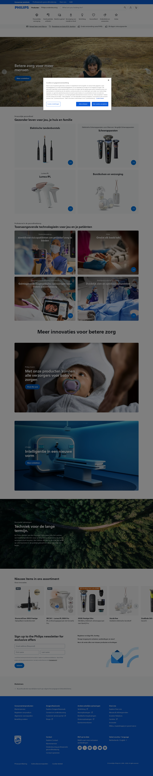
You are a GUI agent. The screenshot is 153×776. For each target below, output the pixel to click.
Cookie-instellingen (53, 104)
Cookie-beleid (100, 98)
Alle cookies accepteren (100, 104)
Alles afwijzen (83, 104)
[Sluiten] (108, 80)
